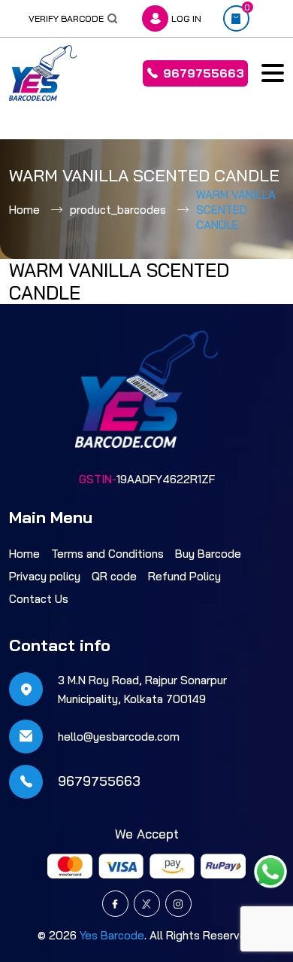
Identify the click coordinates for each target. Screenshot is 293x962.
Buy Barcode (208, 553)
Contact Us (38, 599)
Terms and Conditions (107, 553)
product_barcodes (118, 209)
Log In (186, 18)
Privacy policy (44, 576)
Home (24, 209)
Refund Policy (184, 576)
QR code (114, 576)
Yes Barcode (112, 935)
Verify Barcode (66, 18)
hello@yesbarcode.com (119, 736)
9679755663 (203, 73)
